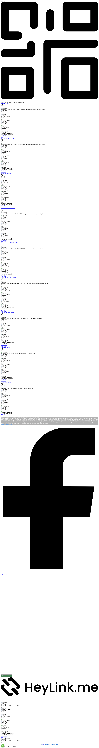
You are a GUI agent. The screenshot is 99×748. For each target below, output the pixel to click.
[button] (49, 626)
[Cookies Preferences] (2, 745)
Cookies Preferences (6, 675)
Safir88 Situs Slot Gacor (6, 424)
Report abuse (4, 673)
